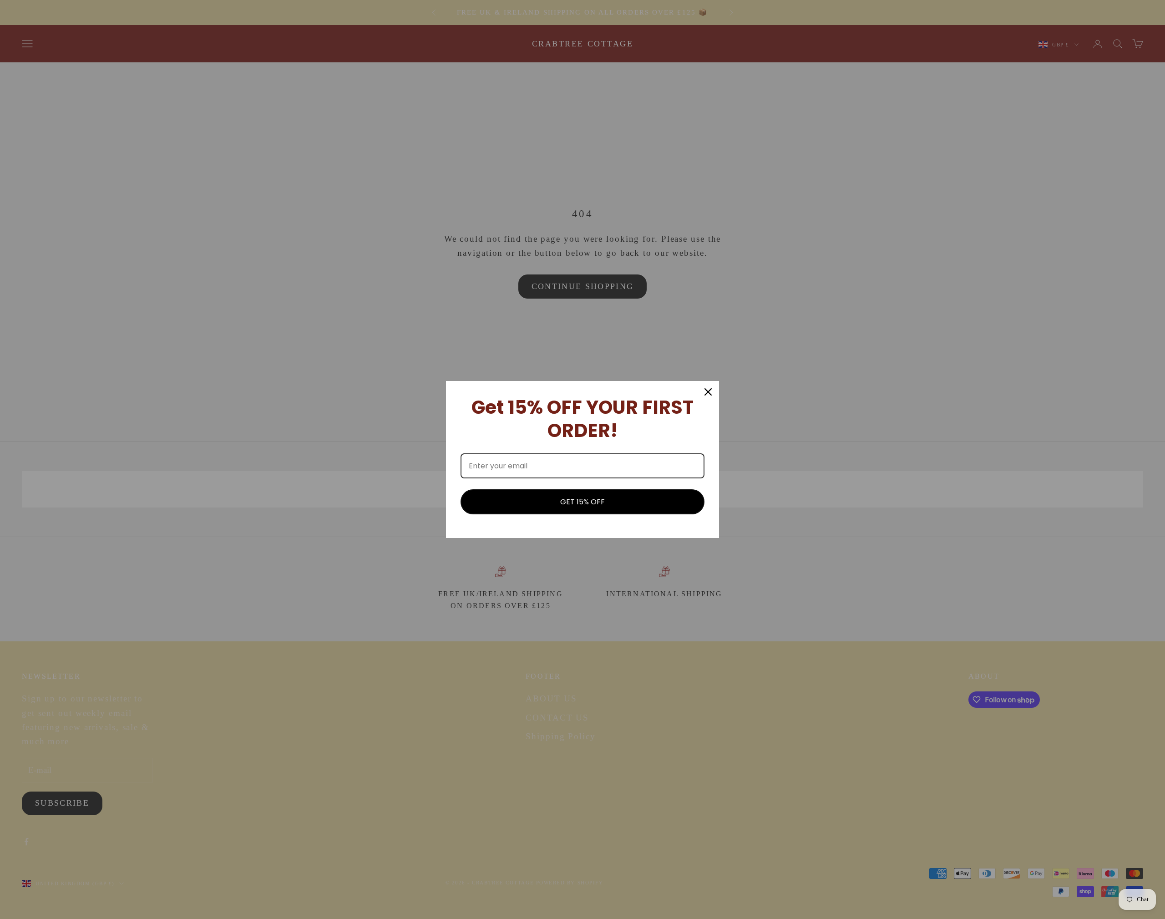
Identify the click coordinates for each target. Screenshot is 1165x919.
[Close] (708, 392)
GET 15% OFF (582, 502)
